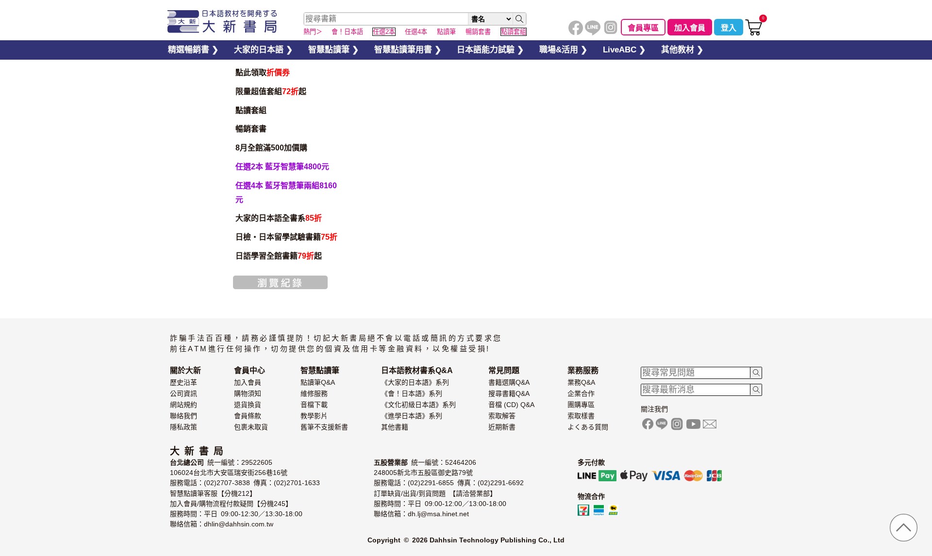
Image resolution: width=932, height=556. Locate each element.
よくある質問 (587, 427)
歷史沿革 (183, 382)
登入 (728, 28)
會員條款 (247, 416)
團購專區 (581, 405)
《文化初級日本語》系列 (418, 405)
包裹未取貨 (251, 427)
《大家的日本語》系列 (415, 382)
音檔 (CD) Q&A (511, 405)
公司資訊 (183, 393)
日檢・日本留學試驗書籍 (286, 237)
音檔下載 (314, 405)
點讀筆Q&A (317, 382)
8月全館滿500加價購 (271, 148)
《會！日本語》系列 (411, 393)
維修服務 (314, 393)
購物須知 (247, 393)
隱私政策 (183, 427)
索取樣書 (581, 416)
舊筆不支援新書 (324, 427)
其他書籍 (394, 427)
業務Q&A (581, 382)
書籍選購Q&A (509, 382)
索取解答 (502, 416)
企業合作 (581, 393)
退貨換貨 (247, 405)
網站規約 (183, 405)
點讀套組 (250, 110)
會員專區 (643, 28)
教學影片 (314, 416)
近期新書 (502, 427)
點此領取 (262, 72)
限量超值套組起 (270, 91)
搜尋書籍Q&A (509, 393)
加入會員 (689, 28)
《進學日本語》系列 (411, 416)
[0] (753, 33)
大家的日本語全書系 (278, 218)
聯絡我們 (183, 416)
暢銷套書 (250, 129)
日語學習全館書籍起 (278, 256)
